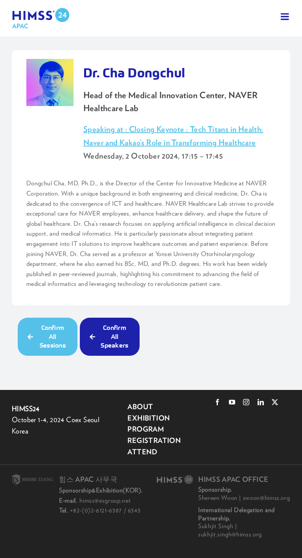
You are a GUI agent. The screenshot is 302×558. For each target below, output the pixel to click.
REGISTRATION (154, 440)
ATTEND (142, 451)
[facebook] (217, 402)
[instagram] (246, 402)
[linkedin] (261, 402)
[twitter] (275, 402)
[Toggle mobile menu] (285, 16)
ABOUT (140, 406)
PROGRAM (145, 429)
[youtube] (232, 402)
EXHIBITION (148, 418)
